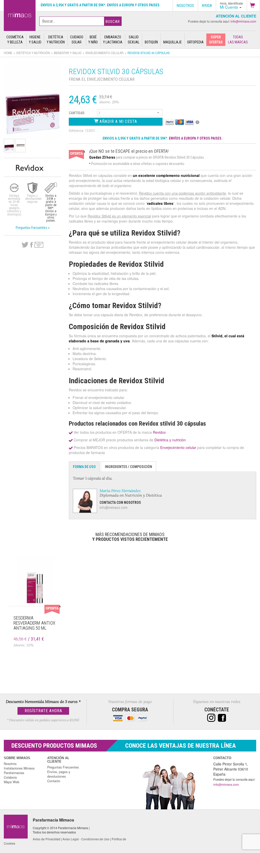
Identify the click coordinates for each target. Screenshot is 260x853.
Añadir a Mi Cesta (117, 121)
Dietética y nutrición (33, 53)
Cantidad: (77, 113)
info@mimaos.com (243, 21)
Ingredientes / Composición (128, 467)
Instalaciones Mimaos (19, 768)
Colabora (10, 777)
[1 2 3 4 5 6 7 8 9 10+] (129, 113)
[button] (253, 5)
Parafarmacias (14, 773)
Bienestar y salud (68, 53)
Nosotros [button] (185, 5)
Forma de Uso (84, 467)
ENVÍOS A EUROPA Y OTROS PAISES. (195, 138)
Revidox (159, 432)
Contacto (53, 781)
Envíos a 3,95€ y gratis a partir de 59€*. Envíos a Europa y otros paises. (100, 5)
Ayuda (207, 5)
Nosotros (10, 763)
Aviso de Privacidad (46, 839)
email (38, 245)
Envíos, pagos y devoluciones (58, 774)
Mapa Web (11, 782)
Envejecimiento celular (104, 53)
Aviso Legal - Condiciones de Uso (85, 839)
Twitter (25, 245)
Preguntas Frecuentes (63, 767)
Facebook (31, 245)
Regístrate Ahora (43, 710)
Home (8, 53)
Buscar (113, 21)
